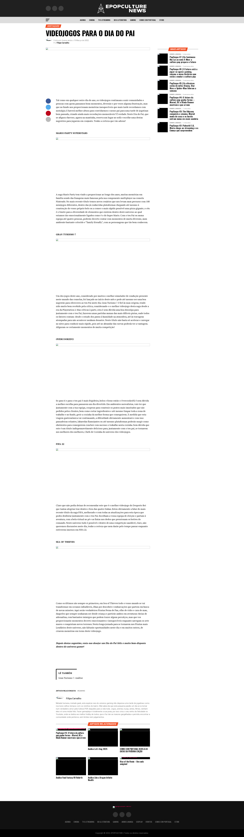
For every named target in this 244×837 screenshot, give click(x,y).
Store (161, 20)
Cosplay (139, 821)
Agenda (83, 20)
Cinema (92, 20)
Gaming (133, 20)
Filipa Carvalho (63, 43)
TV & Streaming (104, 20)
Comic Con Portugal (147, 20)
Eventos (149, 821)
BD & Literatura (120, 20)
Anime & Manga (127, 821)
